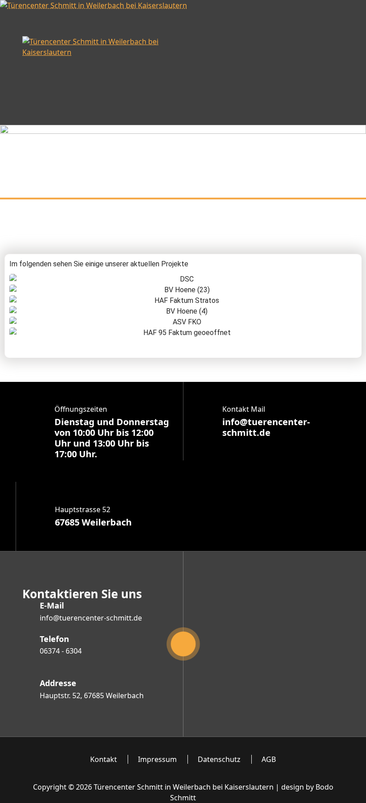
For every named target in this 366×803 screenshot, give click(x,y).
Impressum (157, 759)
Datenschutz (219, 759)
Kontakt (103, 759)
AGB (269, 759)
